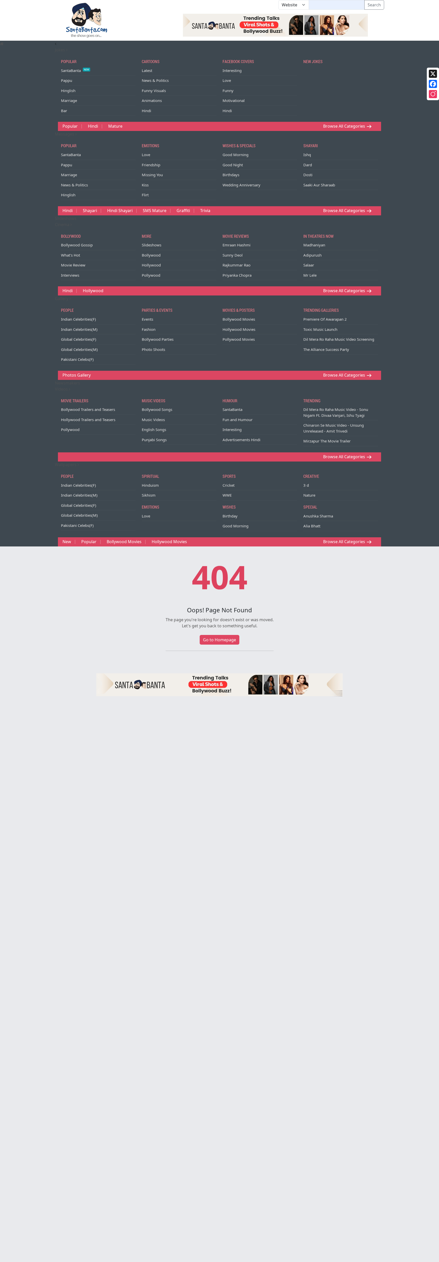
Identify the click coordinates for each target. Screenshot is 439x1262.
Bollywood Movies (239, 319)
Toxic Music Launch (320, 329)
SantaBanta (75, 70)
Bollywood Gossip (77, 244)
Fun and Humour (238, 419)
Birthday (230, 515)
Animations (152, 100)
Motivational (234, 100)
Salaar (308, 265)
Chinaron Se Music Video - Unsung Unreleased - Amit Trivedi (333, 428)
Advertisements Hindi (241, 439)
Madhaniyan (314, 244)
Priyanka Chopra (237, 275)
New (66, 541)
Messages (65, 134)
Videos (62, 389)
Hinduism (150, 485)
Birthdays (231, 174)
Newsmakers (67, 383)
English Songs (154, 429)
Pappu (66, 80)
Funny (228, 90)
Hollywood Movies (239, 329)
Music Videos (153, 419)
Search (374, 5)
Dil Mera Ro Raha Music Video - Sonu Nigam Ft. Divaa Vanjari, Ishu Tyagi (335, 412)
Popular (70, 126)
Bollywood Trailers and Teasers (88, 409)
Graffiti (183, 210)
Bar (64, 110)
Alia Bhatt (311, 525)
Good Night (233, 164)
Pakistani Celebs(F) (77, 359)
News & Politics (155, 80)
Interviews (70, 275)
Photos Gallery (76, 375)
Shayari (90, 210)
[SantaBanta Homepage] (87, 20)
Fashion (148, 329)
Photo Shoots (153, 349)
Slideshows (65, 218)
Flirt (145, 194)
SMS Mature (154, 210)
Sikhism (148, 495)
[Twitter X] (433, 74)
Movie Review (73, 265)
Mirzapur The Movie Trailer (327, 440)
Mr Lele (310, 275)
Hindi (146, 110)
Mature (115, 126)
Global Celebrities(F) (78, 339)
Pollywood (151, 275)
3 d (306, 485)
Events (147, 319)
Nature (309, 495)
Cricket (228, 485)
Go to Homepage (219, 640)
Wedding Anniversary (241, 184)
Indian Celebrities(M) (79, 329)
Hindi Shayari (120, 210)
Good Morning (235, 154)
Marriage (69, 100)
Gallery (62, 298)
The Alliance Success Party (326, 349)
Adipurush (312, 255)
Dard (307, 164)
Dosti (307, 174)
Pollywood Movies (239, 339)
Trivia (205, 210)
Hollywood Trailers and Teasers (88, 419)
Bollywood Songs (157, 409)
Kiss (145, 184)
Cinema (62, 224)
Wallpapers (66, 464)
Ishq (307, 154)
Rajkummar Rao (236, 265)
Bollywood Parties (158, 339)
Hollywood (151, 265)
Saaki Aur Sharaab (319, 184)
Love (227, 80)
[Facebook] (433, 84)
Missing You (152, 174)
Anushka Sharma (318, 515)
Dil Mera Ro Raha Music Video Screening (338, 339)
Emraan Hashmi (236, 244)
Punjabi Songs (154, 439)
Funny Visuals (154, 90)
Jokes (60, 50)
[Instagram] (433, 94)
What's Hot (70, 255)
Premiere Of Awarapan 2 (325, 319)
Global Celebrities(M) (79, 349)
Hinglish (68, 90)
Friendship (151, 164)
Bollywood (151, 255)
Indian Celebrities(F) (78, 319)
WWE (227, 495)
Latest (147, 70)
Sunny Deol (233, 255)
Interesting (232, 70)
